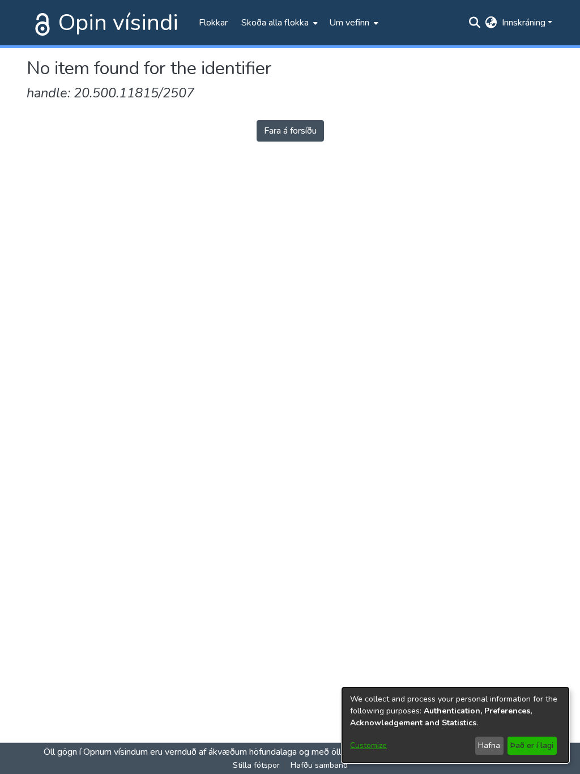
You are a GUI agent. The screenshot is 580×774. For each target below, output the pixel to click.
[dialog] (455, 725)
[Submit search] (475, 22)
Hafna (489, 745)
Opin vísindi (118, 22)
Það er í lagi (531, 745)
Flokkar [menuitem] (213, 22)
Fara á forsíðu (290, 131)
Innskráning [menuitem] (523, 22)
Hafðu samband (319, 765)
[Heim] (40, 23)
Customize (368, 745)
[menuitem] (278, 22)
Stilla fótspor (256, 765)
